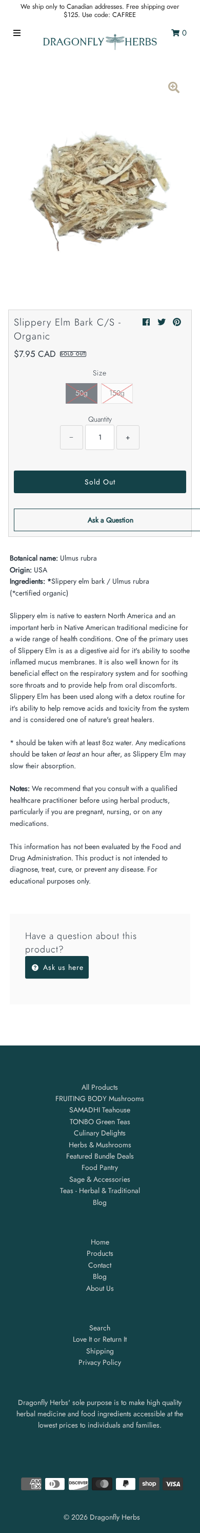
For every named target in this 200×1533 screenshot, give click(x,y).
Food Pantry (100, 1167)
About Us (100, 1288)
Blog (100, 1202)
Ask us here (62, 967)
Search (99, 1328)
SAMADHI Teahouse (99, 1110)
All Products (100, 1087)
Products (100, 1253)
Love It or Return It (100, 1339)
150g (117, 393)
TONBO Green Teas (100, 1121)
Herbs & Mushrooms (100, 1145)
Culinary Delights (100, 1133)
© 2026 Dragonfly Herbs (102, 1517)
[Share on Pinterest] (177, 322)
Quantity (100, 419)
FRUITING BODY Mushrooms (99, 1098)
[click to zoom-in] (174, 89)
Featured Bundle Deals (100, 1156)
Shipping (100, 1351)
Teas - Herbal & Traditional (100, 1190)
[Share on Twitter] (161, 322)
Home (100, 1242)
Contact (99, 1265)
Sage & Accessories (99, 1179)
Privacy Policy (99, 1362)
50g (81, 393)
